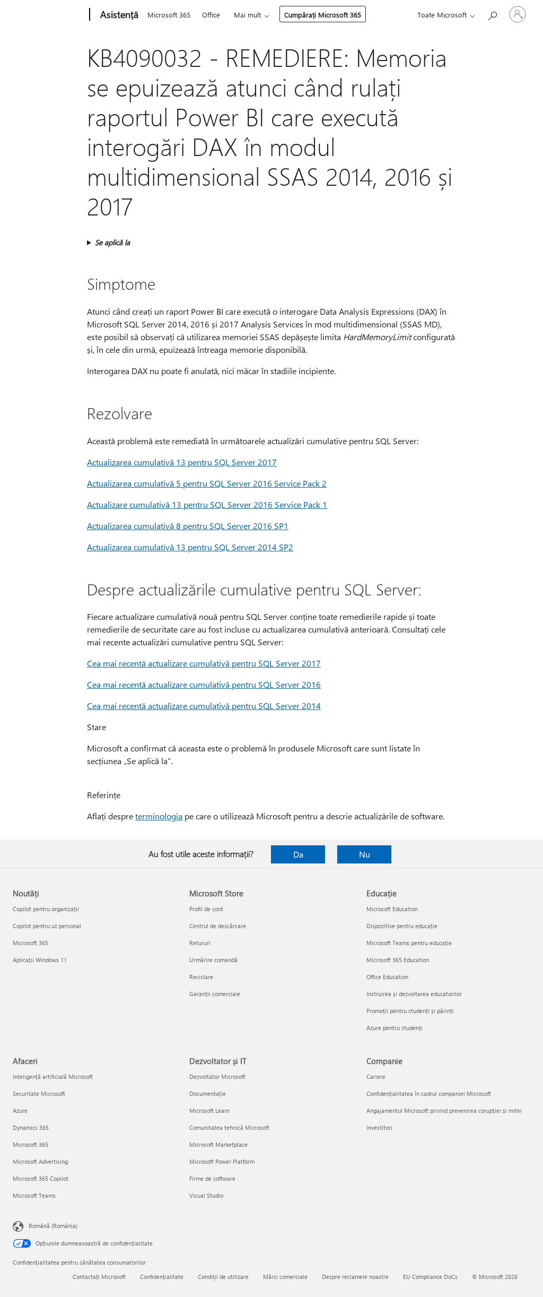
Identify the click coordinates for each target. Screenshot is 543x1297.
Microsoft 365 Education (397, 960)
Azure (20, 1110)
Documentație (207, 1093)
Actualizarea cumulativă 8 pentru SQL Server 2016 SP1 (187, 525)
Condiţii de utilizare (223, 1277)
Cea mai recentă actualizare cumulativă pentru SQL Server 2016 (204, 684)
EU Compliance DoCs (430, 1277)
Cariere (376, 1076)
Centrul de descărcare (217, 926)
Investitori (379, 1127)
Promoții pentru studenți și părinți (410, 1011)
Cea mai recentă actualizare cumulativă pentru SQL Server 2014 (204, 705)
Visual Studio (206, 1195)
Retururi (200, 943)
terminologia (158, 816)
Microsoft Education (392, 909)
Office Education (387, 977)
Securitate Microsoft (39, 1093)
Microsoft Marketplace (218, 1144)
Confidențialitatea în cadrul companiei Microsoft (428, 1093)
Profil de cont (206, 909)
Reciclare (201, 977)
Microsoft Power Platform (222, 1161)
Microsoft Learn (209, 1110)
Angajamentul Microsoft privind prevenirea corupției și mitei (444, 1110)
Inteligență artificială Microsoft (53, 1076)
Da (298, 854)
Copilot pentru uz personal (47, 926)
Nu (364, 854)
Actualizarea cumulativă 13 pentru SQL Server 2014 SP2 (190, 546)
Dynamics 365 (31, 1127)
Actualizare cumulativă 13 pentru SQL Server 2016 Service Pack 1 (207, 504)
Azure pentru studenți (394, 1028)
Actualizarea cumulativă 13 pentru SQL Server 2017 (182, 462)
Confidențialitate (161, 1277)
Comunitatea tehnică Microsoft (229, 1127)
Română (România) (53, 1226)
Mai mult (247, 14)
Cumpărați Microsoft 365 (322, 14)
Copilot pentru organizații (46, 909)
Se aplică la (112, 242)
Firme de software (212, 1178)
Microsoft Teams (34, 1195)
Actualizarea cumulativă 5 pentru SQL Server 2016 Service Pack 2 (207, 483)
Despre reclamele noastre (355, 1277)
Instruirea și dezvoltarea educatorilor (414, 994)
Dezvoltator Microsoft (217, 1076)
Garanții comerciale (214, 994)
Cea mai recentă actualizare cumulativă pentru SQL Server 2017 (204, 663)
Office (211, 14)
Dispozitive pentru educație (401, 926)
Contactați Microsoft (99, 1277)
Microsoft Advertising (40, 1161)
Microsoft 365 (168, 14)
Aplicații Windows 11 (40, 960)
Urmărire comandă (213, 960)
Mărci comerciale (285, 1277)
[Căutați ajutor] (492, 13)
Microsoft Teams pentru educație (409, 943)
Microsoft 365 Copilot (40, 1178)
